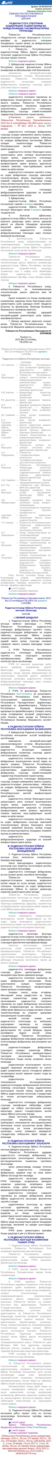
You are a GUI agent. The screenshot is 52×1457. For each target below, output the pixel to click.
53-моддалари (39, 1427)
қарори (47, 123)
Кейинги (13, 61)
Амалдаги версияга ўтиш (39, 11)
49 (27, 1427)
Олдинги (13, 94)
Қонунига (46, 37)
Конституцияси (24, 694)
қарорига (42, 351)
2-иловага (36, 210)
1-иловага (28, 204)
